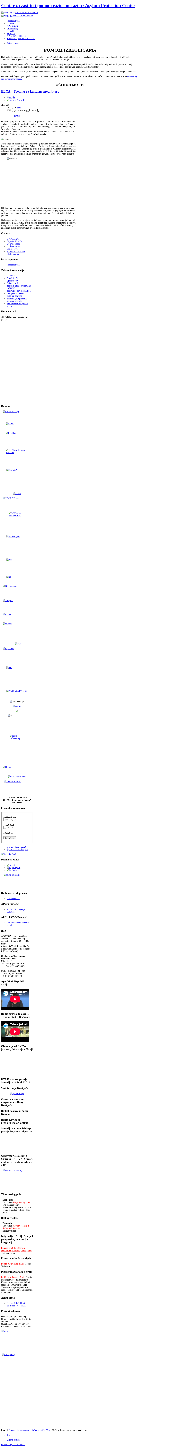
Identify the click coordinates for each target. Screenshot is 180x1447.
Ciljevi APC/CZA (15, 241)
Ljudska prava (13, 281)
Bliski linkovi (13, 254)
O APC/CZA (13, 239)
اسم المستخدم (10, 817)
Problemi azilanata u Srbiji (12, 1277)
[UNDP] (17, 706)
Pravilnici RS (13, 278)
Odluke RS (12, 275)
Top (8, 1435)
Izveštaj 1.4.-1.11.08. (16, 1303)
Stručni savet (12, 249)
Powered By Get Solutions (13, 1444)
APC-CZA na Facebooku (26, 12)
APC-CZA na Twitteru (22, 15)
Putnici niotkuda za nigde (12, 1264)
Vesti (19, 107)
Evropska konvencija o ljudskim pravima (17, 294)
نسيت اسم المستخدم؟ (17, 849)
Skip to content (13, 43)
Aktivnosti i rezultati (16, 251)
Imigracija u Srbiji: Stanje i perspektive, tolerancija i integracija (16, 1249)
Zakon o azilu (13, 283)
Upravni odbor (13, 244)
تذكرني (6, 833)
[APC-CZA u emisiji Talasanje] (17, 1093)
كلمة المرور (8, 825)
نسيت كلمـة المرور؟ (16, 847)
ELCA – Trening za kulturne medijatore (30, 91)
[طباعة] (11, 97)
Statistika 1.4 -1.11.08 (16, 1306)
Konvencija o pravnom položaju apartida (17, 299)
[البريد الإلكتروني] (15, 100)
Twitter (17, 116)
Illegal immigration (21, 1202)
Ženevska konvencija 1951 (19, 291)
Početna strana (13, 265)
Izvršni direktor (13, 246)
